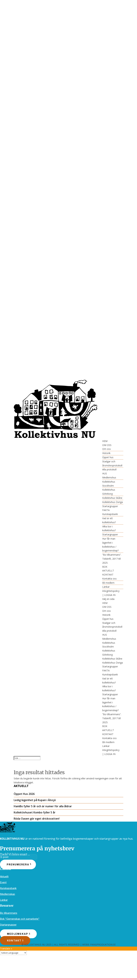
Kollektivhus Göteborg (108, 491)
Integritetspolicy (110, 591)
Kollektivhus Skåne (112, 497)
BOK (104, 566)
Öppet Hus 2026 (24, 794)
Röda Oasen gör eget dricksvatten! (36, 818)
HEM (104, 441)
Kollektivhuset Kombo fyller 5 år (34, 812)
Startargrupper (110, 506)
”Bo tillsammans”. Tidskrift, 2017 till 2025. (111, 558)
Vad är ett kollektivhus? (109, 520)
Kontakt (14, 940)
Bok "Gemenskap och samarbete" (19, 918)
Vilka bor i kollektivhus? (109, 528)
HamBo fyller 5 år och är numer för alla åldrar (43, 806)
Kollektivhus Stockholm (108, 483)
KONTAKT (107, 574)
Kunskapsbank (110, 514)
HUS (104, 473)
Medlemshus (109, 477)
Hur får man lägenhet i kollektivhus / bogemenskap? (110, 544)
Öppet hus (107, 457)
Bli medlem (108, 582)
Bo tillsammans (8, 913)
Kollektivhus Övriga (112, 502)
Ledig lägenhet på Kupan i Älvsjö (35, 800)
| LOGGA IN (108, 595)
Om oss (106, 448)
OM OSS (106, 445)
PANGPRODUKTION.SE (103, 944)
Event (3, 882)
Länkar (106, 586)
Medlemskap (7, 894)
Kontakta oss (109, 578)
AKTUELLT (108, 570)
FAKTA (106, 510)
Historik (106, 453)
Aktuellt (4, 876)
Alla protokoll (109, 469)
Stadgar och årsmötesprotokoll (112, 463)
